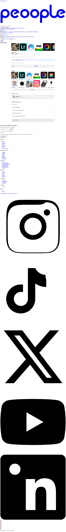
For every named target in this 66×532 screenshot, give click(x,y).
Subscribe (11, 129)
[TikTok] (33, 323)
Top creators (2, 38)
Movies (2, 28)
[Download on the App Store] (5, 193)
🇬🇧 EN (4, 42)
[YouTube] (33, 454)
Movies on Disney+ (5, 165)
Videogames (19, 28)
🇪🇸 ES (1, 42)
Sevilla (3, 154)
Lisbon (3, 156)
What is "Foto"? (33, 104)
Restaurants (9, 28)
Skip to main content (3, 0)
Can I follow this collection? (33, 113)
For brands (13, 38)
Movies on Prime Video (6, 164)
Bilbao (3, 155)
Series (5, 28)
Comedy (3, 172)
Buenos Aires (4, 158)
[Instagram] (33, 258)
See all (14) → (33, 89)
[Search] (11, 32)
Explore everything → (5, 148)
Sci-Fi (3, 174)
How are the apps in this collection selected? (33, 116)
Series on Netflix (4, 166)
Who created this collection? (33, 107)
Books (15, 28)
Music (13, 28)
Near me (32, 36)
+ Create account (8, 32)
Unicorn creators (4, 181)
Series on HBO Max (5, 167)
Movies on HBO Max (5, 163)
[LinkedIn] (33, 519)
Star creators (4, 180)
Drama (3, 171)
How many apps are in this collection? (33, 110)
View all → (4, 176)
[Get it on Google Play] (13, 193)
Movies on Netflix (5, 162)
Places (23, 28)
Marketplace (36, 31)
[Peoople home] (33, 25)
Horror (3, 175)
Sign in (5, 32)
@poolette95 (17, 53)
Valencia (3, 153)
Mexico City (4, 157)
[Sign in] (12, 32)
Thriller (3, 173)
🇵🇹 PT (6, 42)
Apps (31, 31)
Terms (3, 191)
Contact (1, 40)
